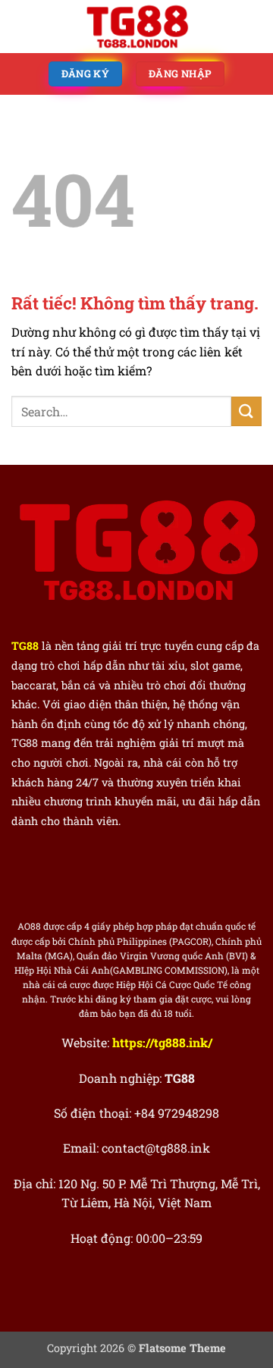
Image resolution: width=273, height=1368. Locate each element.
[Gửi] (246, 411)
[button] (20, 26)
